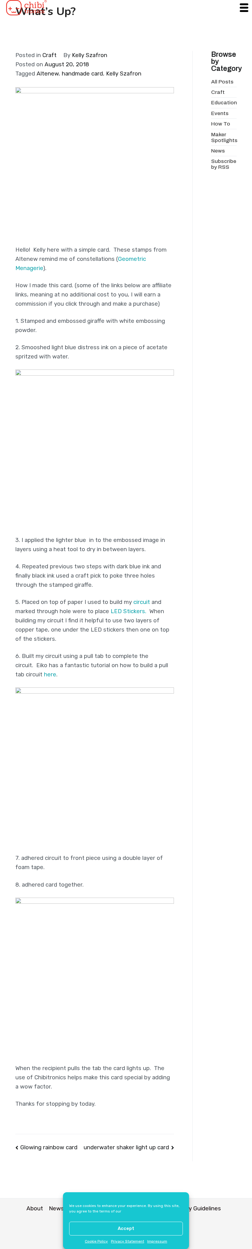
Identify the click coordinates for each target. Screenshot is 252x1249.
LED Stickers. (128, 611)
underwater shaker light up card (126, 1147)
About (34, 1208)
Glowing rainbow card (48, 1147)
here (50, 674)
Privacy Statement (127, 1241)
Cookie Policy (96, 1241)
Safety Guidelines (197, 1208)
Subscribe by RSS (223, 164)
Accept (126, 1228)
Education (224, 103)
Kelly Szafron (89, 55)
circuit (141, 602)
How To (220, 124)
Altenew (48, 73)
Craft (49, 55)
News (218, 151)
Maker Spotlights (224, 137)
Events (220, 113)
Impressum (157, 1241)
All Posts (222, 82)
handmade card (82, 73)
